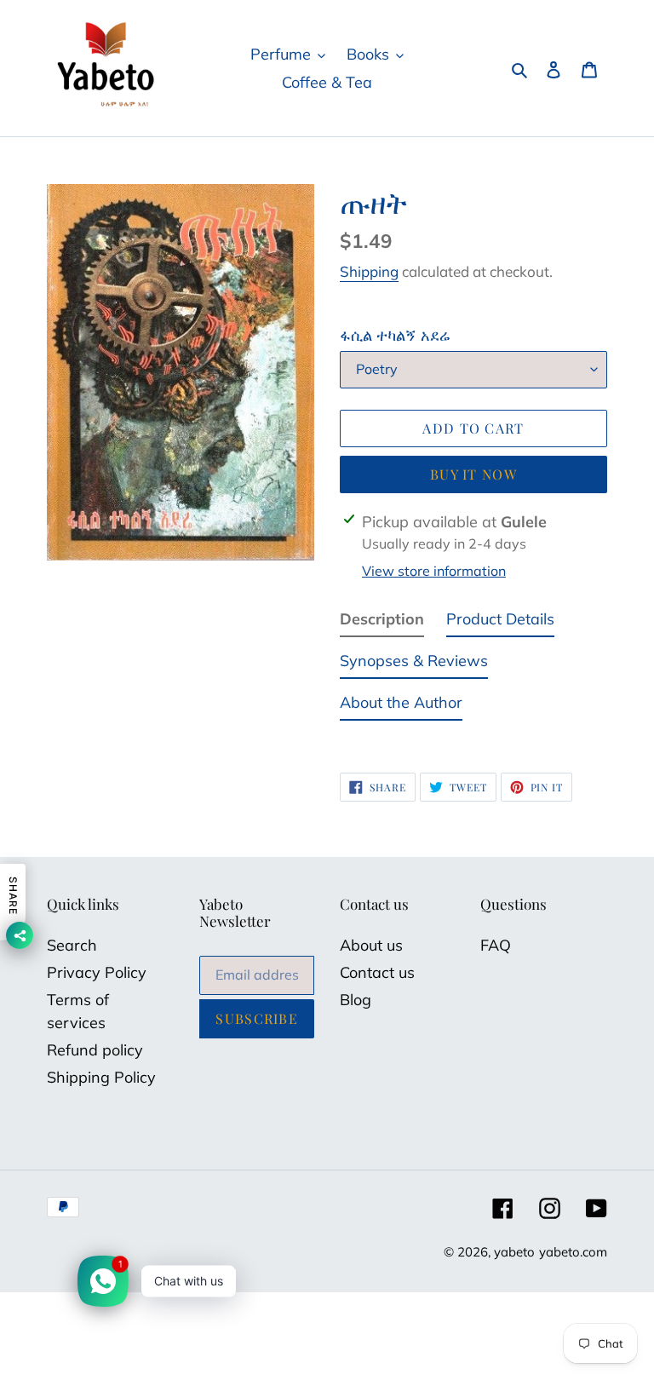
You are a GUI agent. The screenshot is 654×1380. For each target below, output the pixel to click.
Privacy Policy (96, 972)
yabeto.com (573, 1252)
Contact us (377, 972)
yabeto (514, 1252)
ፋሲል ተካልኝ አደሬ (395, 335)
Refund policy (95, 1050)
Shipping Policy (101, 1077)
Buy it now (473, 474)
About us (371, 945)
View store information (434, 570)
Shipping (369, 271)
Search (72, 945)
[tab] (382, 622)
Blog (355, 999)
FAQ (495, 945)
